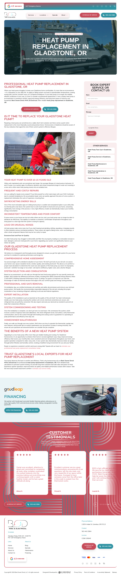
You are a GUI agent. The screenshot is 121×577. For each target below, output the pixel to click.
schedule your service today (42, 369)
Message (88, 112)
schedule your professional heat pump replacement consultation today (37, 347)
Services (10, 548)
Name (87, 95)
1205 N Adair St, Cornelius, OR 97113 (94, 524)
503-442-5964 (86, 531)
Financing (28, 553)
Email (88, 103)
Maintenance (29, 550)
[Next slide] (114, 504)
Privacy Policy (78, 572)
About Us (11, 550)
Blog (26, 545)
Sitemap (114, 572)
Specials (27, 548)
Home (40, 34)
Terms (96, 128)
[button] (32, 15)
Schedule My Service (89, 15)
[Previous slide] (95, 504)
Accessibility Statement (103, 572)
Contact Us (11, 553)
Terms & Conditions (89, 572)
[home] (10, 15)
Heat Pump (48, 34)
